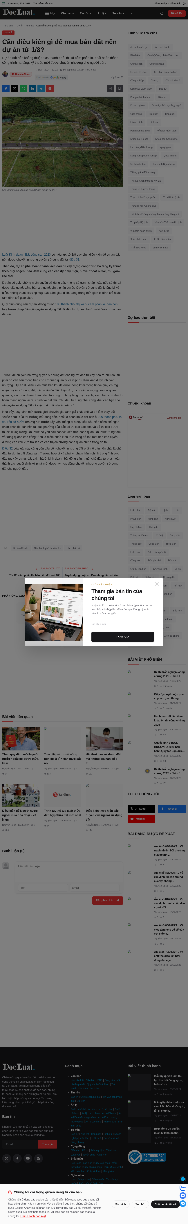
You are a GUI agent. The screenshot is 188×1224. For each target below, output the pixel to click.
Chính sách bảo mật (33, 1216)
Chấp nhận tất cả (165, 1204)
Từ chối (140, 1204)
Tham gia (122, 636)
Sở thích (120, 1204)
